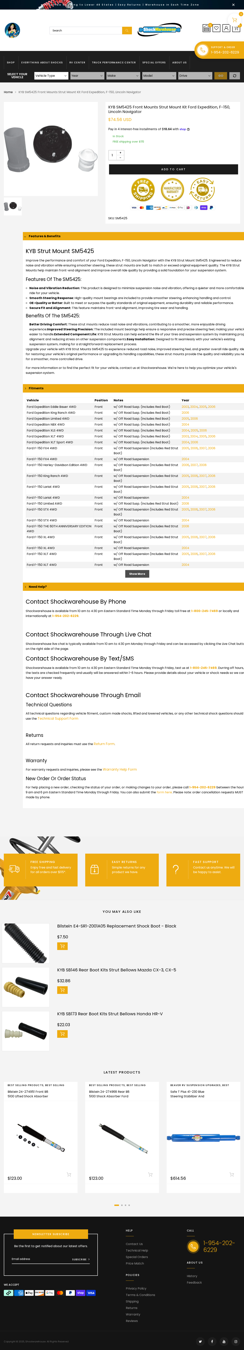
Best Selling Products (25, 1085)
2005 (203, 407)
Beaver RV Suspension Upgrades (195, 1085)
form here (164, 792)
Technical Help (137, 1250)
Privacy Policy (136, 1288)
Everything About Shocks (42, 62)
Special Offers (154, 62)
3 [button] (125, 1205)
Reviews (132, 1321)
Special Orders (137, 1257)
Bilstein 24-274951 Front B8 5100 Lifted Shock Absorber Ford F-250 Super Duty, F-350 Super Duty (28, 1099)
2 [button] (122, 1205)
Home (8, 92)
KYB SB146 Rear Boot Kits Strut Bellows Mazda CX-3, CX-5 (116, 970)
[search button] (127, 30)
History (192, 1276)
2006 (211, 407)
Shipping (132, 1301)
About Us (179, 62)
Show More (137, 574)
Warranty (133, 1314)
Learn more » (40, 876)
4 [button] (129, 1205)
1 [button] (116, 1205)
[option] (51, 149)
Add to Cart (173, 169)
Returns (131, 1308)
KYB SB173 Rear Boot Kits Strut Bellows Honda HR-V (110, 1014)
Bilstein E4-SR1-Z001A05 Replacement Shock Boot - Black (116, 926)
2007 (203, 448)
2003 (185, 407)
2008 (211, 448)
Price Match (135, 1263)
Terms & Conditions (140, 1295)
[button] (206, 28)
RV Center (77, 62)
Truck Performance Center (114, 62)
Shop (11, 62)
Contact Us (134, 1244)
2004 (194, 407)
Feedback (194, 1282)
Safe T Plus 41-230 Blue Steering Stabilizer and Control (187, 1096)
